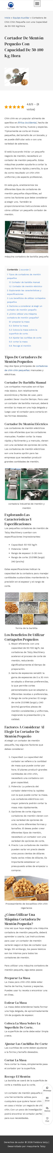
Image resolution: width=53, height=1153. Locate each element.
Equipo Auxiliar (21, 17)
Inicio (7, 17)
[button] (37, 3)
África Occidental (27, 122)
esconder (25, 270)
